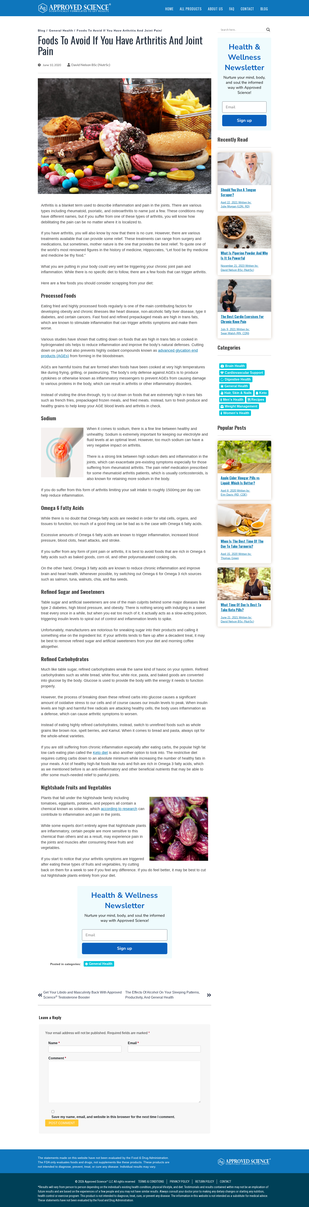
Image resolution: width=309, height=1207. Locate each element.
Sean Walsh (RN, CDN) (235, 333)
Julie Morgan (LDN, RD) (235, 206)
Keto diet (100, 753)
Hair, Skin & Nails (238, 393)
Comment (57, 1058)
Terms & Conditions (151, 1181)
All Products (191, 8)
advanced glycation (174, 350)
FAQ (231, 8)
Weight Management (241, 406)
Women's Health (236, 413)
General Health (61, 30)
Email (133, 1043)
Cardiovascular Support (244, 372)
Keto (263, 393)
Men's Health (233, 399)
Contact (247, 8)
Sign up (124, 948)
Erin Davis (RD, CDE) (234, 494)
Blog (264, 8)
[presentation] (74, 8)
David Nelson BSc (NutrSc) (90, 65)
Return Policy (204, 1181)
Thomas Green (230, 558)
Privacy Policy (179, 1181)
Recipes (257, 399)
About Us (215, 8)
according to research (119, 809)
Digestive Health (238, 379)
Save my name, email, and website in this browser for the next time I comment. (113, 1117)
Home (169, 8)
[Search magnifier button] (268, 30)
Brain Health (235, 366)
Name (54, 1043)
